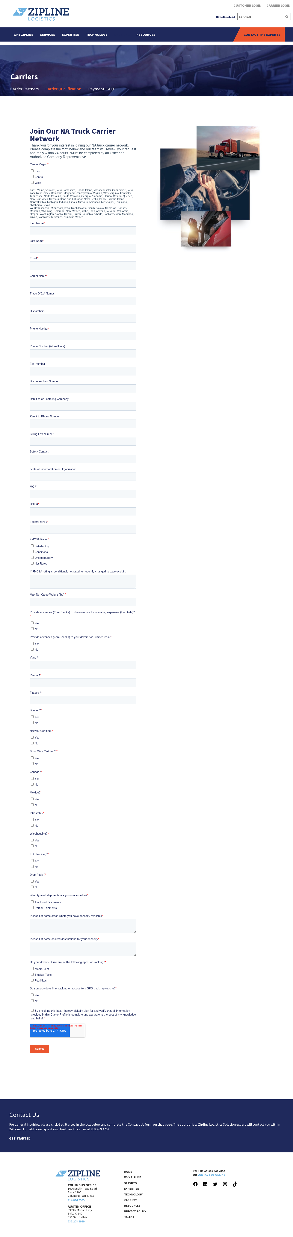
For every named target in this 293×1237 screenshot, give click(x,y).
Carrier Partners (24, 88)
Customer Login (247, 5)
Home (128, 1172)
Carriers (122, 34)
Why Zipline (23, 34)
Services (47, 34)
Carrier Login (278, 5)
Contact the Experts (262, 34)
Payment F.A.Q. (101, 88)
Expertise (70, 34)
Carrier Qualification (63, 88)
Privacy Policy (135, 1211)
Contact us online (211, 1175)
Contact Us (136, 1124)
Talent (129, 1217)
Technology (96, 34)
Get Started (19, 1138)
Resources (145, 34)
